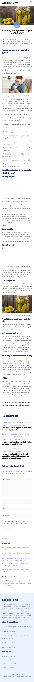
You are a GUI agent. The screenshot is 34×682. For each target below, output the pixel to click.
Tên (4, 501)
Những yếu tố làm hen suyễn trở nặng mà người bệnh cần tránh (17, 443)
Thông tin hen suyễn (19, 425)
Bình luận (6, 479)
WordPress (12, 676)
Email (5, 508)
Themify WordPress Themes (23, 676)
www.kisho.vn (11, 642)
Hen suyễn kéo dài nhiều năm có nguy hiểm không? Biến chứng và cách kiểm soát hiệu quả (15, 456)
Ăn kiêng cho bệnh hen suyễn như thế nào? (17, 31)
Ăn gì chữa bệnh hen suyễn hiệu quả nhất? (17, 402)
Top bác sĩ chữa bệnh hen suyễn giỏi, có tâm (16, 405)
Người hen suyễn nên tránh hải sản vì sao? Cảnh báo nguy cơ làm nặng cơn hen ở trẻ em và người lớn (17, 583)
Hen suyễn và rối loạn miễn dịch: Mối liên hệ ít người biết (16, 429)
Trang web (6, 515)
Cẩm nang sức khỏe (7, 425)
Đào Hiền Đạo (16, 674)
